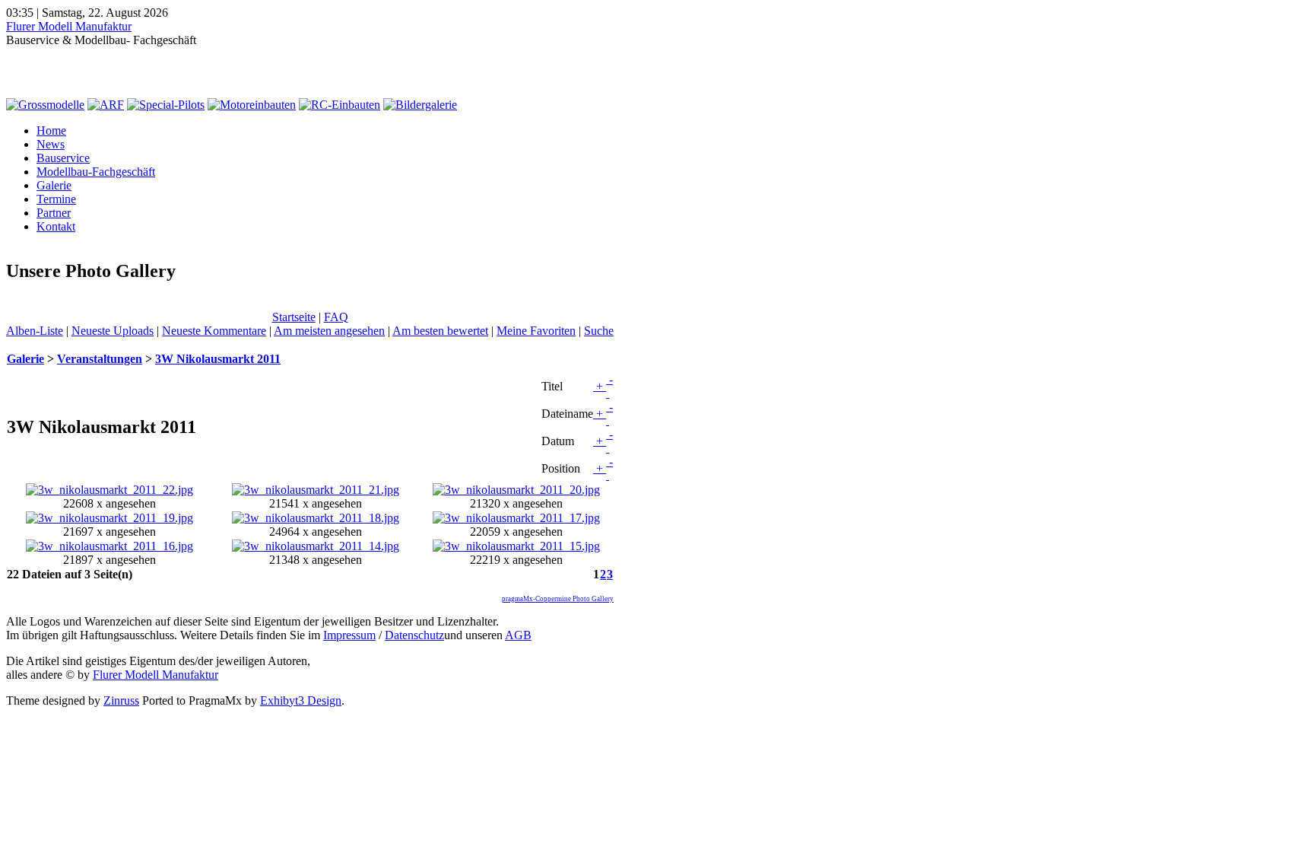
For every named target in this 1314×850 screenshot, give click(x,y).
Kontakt (55, 226)
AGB (518, 635)
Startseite (294, 316)
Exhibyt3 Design (300, 700)
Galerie (53, 185)
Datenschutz (414, 635)
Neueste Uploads (112, 330)
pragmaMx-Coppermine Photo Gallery (558, 599)
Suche (599, 330)
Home (51, 130)
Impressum (349, 635)
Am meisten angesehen (329, 330)
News (50, 144)
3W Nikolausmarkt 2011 (218, 358)
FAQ (336, 316)
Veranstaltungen (99, 358)
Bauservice (63, 157)
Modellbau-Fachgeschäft (95, 171)
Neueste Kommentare (214, 330)
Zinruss (121, 700)
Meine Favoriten (536, 330)
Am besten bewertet (440, 330)
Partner (53, 212)
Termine (56, 199)
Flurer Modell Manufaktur (69, 26)
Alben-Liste (34, 330)
